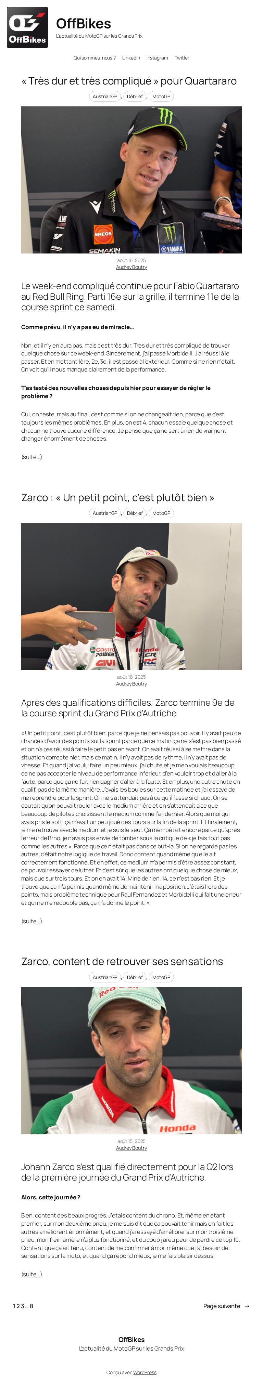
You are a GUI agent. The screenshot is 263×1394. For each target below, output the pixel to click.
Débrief (134, 96)
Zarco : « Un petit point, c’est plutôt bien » (118, 497)
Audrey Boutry (131, 267)
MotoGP (161, 96)
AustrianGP (105, 96)
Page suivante (226, 1306)
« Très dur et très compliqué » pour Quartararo (129, 80)
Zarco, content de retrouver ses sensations (122, 961)
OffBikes (83, 23)
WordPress (144, 1372)
